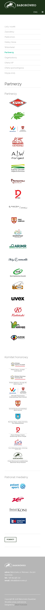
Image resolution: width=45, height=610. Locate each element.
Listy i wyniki (10, 27)
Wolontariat (10, 47)
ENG (35, 12)
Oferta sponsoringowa (14, 68)
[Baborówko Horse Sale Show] (20, 5)
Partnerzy (9, 52)
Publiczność (10, 37)
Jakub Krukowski (21, 605)
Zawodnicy (9, 32)
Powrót (10, 539)
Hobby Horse (10, 42)
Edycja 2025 (10, 73)
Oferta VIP (9, 63)
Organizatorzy (11, 57)
